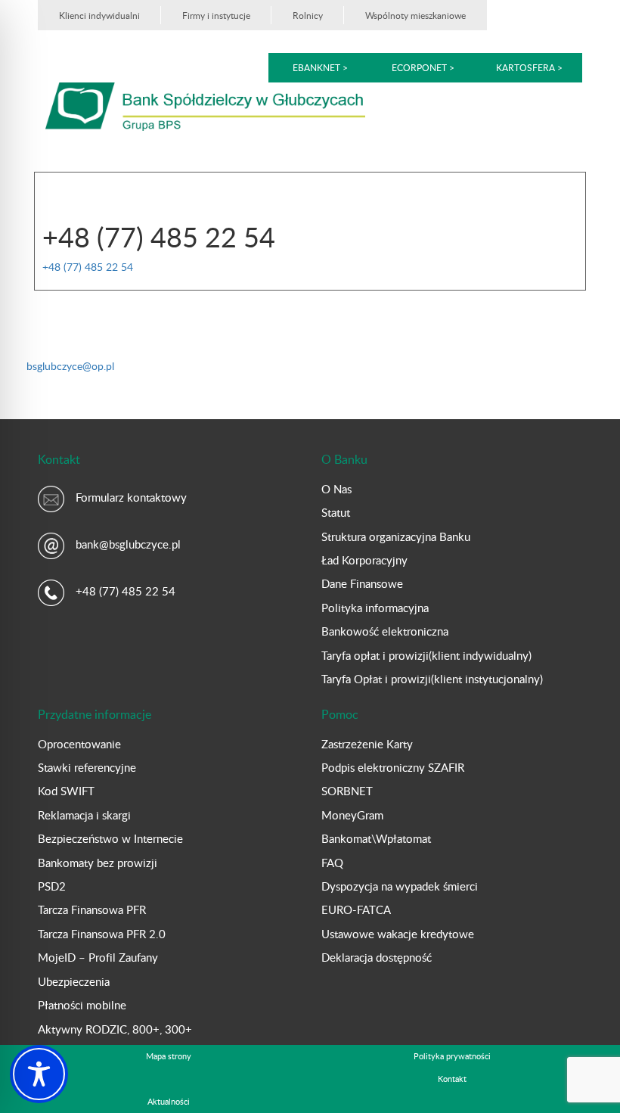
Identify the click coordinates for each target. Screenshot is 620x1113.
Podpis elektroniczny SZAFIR (392, 767)
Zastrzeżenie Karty (367, 743)
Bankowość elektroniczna (384, 631)
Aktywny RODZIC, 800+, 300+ (115, 1029)
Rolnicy (308, 15)
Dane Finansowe (362, 583)
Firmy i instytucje (216, 15)
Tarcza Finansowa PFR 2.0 (102, 933)
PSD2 (52, 886)
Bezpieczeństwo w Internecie (110, 838)
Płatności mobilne (82, 1004)
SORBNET (347, 790)
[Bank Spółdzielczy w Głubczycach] (205, 105)
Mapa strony (168, 1056)
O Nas (336, 488)
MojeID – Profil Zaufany (98, 957)
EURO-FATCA (356, 909)
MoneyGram (352, 814)
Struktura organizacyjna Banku (395, 536)
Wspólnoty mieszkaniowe (415, 15)
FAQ (332, 862)
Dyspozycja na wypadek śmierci (399, 886)
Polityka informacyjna (375, 607)
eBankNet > (320, 67)
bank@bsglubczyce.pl (128, 544)
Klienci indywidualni (99, 15)
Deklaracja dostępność (376, 957)
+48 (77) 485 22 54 (87, 267)
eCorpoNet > (424, 67)
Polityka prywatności (452, 1056)
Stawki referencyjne (87, 767)
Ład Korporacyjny (364, 559)
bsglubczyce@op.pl (70, 366)
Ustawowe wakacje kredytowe (397, 933)
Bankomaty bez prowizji (97, 862)
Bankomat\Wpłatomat (376, 838)
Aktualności (168, 1101)
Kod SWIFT (66, 790)
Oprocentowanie (79, 743)
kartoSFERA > (529, 67)
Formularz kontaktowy (131, 497)
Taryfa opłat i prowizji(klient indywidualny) (426, 655)
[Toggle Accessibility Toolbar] (39, 1074)
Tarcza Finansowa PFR (92, 909)
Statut (335, 512)
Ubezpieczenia (74, 981)
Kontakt (452, 1078)
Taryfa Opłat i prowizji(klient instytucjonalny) (432, 678)
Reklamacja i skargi (84, 814)
